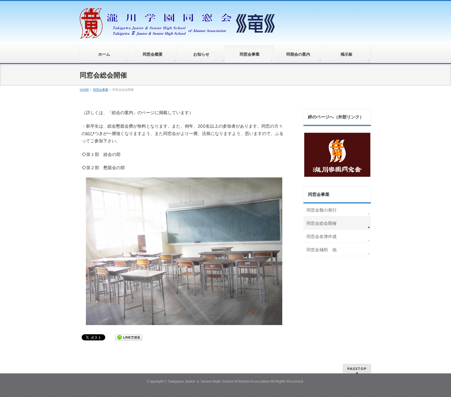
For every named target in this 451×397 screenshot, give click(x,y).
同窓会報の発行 (321, 209)
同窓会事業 (319, 194)
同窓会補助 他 (321, 249)
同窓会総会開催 (321, 223)
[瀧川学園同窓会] (178, 33)
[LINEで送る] (128, 336)
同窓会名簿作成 (321, 236)
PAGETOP (357, 369)
